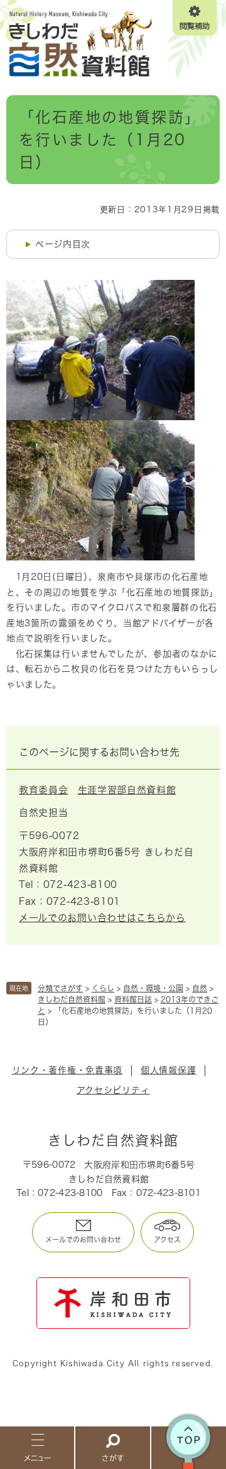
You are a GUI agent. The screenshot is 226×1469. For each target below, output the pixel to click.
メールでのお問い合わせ (83, 1239)
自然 (199, 988)
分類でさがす (60, 988)
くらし (103, 988)
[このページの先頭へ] (188, 1447)
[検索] (113, 1447)
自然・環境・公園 (153, 988)
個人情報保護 (168, 1070)
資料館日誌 (133, 999)
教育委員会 (43, 790)
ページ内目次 (62, 244)
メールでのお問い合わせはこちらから (102, 917)
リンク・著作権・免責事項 (67, 1070)
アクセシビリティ (113, 1090)
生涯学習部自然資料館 (127, 790)
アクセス (167, 1239)
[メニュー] (37, 1447)
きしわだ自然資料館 (71, 999)
